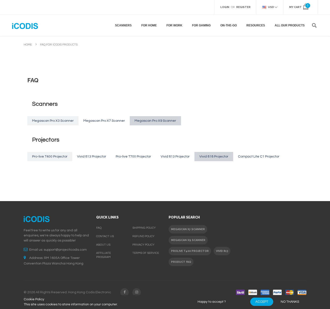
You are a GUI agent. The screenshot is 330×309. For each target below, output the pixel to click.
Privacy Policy (143, 244)
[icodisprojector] (25, 25)
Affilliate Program (103, 255)
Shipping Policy (144, 227)
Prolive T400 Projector (190, 251)
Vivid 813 (222, 251)
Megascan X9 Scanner (188, 240)
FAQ (98, 227)
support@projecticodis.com (65, 249)
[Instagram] (136, 292)
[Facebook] (124, 292)
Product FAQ (181, 262)
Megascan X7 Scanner (188, 229)
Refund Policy (143, 236)
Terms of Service (145, 253)
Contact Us (105, 236)
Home (28, 44)
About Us (103, 244)
